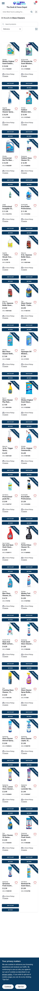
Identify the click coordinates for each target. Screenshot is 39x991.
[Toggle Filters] (36, 29)
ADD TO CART (10, 83)
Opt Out (21, 987)
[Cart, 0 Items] (35, 3)
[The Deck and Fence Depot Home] (19, 3)
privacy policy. (7, 974)
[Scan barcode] (36, 12)
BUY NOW (10, 87)
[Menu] (3, 3)
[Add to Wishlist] (16, 60)
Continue (8, 987)
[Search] (31, 11)
